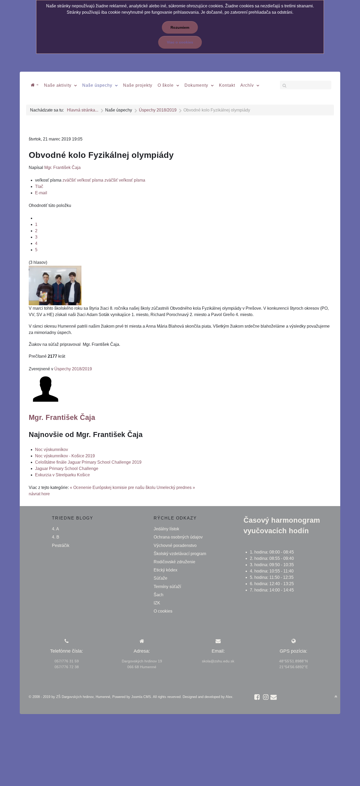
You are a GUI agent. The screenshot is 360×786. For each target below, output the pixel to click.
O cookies (163, 611)
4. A (55, 529)
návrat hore (39, 494)
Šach (158, 595)
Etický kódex (165, 570)
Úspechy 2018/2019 (73, 369)
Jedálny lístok (166, 529)
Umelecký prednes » (176, 487)
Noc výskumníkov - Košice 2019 (65, 456)
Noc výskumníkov (51, 449)
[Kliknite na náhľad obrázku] (55, 285)
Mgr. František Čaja (62, 167)
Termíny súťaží (167, 586)
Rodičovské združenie (174, 562)
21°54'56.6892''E (293, 667)
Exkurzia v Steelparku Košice (62, 475)
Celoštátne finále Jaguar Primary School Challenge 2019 (88, 462)
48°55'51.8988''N (293, 661)
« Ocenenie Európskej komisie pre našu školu (112, 487)
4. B (55, 537)
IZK (157, 603)
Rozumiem (180, 27)
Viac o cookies (180, 42)
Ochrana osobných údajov (178, 537)
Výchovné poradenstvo (175, 545)
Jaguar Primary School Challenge (66, 468)
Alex (229, 697)
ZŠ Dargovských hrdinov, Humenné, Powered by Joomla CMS (103, 697)
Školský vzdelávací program (180, 553)
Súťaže (160, 578)
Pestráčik (60, 545)
